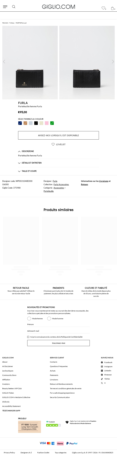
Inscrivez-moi (58, 343)
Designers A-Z (26, 452)
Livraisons (103, 181)
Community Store (9, 375)
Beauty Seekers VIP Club (12, 388)
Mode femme (37, 318)
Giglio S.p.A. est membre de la (83, 422)
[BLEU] (20, 123)
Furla (55, 181)
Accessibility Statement (11, 406)
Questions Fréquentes (59, 366)
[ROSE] (47, 123)
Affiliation (6, 379)
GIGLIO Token (8, 393)
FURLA (23, 103)
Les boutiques (7, 371)
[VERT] (52, 123)
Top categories (60, 452)
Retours (84, 184)
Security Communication (60, 397)
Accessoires (59, 188)
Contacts (53, 362)
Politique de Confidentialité (71, 337)
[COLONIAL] (25, 123)
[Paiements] (58, 443)
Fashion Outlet (43, 452)
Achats (52, 371)
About (4, 362)
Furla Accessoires (61, 184)
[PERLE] (41, 123)
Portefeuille (49, 191)
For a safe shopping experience (62, 393)
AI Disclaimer (7, 366)
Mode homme (57, 318)
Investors (6, 384)
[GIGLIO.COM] (58, 6)
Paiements (54, 375)
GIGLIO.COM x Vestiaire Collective (16, 397)
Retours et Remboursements (61, 384)
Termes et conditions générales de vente (65, 388)
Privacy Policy (9, 452)
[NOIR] (36, 123)
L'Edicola (5, 402)
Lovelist (60, 144)
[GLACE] (31, 123)
